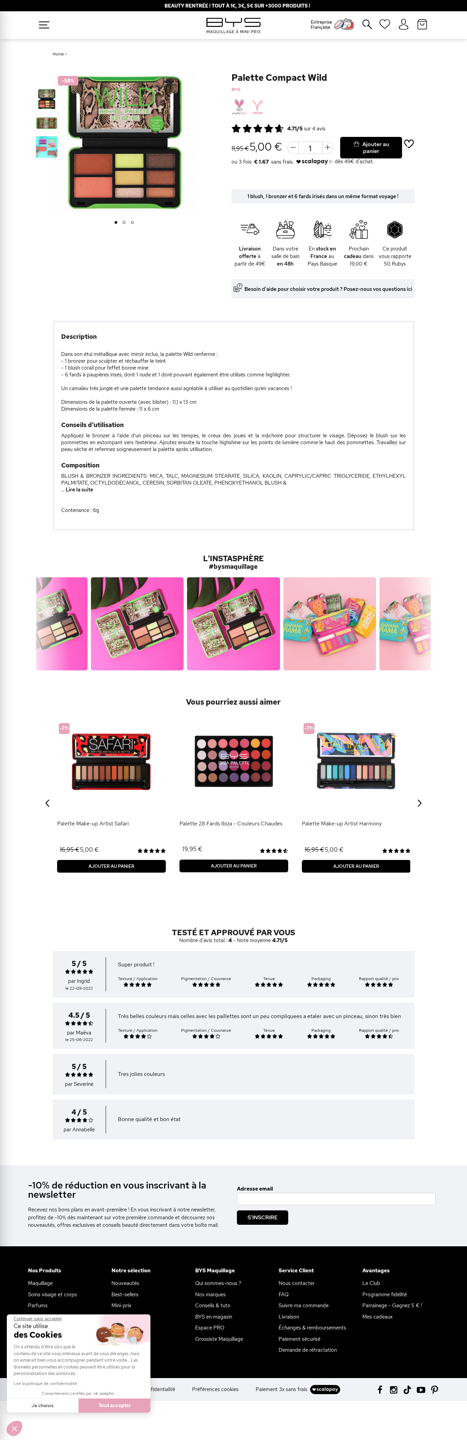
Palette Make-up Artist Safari (93, 823)
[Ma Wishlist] (384, 26)
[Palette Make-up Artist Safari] (111, 761)
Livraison (289, 1316)
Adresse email (255, 1188)
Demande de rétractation (308, 1350)
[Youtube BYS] (421, 1389)
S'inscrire (263, 1217)
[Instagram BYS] (393, 1389)
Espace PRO (209, 1327)
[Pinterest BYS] (434, 1389)
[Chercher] (362, 27)
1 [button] (116, 223)
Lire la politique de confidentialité (45, 1383)
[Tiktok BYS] (407, 1390)
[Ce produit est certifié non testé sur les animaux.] (239, 107)
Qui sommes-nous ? (218, 1283)
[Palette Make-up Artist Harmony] (356, 761)
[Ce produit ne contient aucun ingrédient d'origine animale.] (257, 107)
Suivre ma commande (304, 1305)
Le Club (371, 1283)
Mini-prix (121, 1305)
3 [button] (132, 223)
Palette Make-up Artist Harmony (342, 823)
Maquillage (40, 1283)
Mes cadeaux (377, 1316)
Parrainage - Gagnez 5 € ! (392, 1305)
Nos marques (210, 1294)
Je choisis (42, 1405)
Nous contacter (297, 1283)
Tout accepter (114, 1405)
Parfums (38, 1305)
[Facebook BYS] (380, 1389)
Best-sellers (124, 1294)
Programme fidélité (384, 1294)
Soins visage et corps (52, 1294)
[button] (14, 1428)
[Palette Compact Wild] (47, 99)
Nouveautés (125, 1283)
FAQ (284, 1294)
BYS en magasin (213, 1316)
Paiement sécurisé (299, 1339)
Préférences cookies (215, 1389)
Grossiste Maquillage (219, 1339)
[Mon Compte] (403, 24)
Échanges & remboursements (312, 1327)
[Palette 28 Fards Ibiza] (233, 761)
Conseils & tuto (212, 1305)
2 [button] (124, 223)
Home (58, 54)
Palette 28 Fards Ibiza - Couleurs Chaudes (230, 823)
